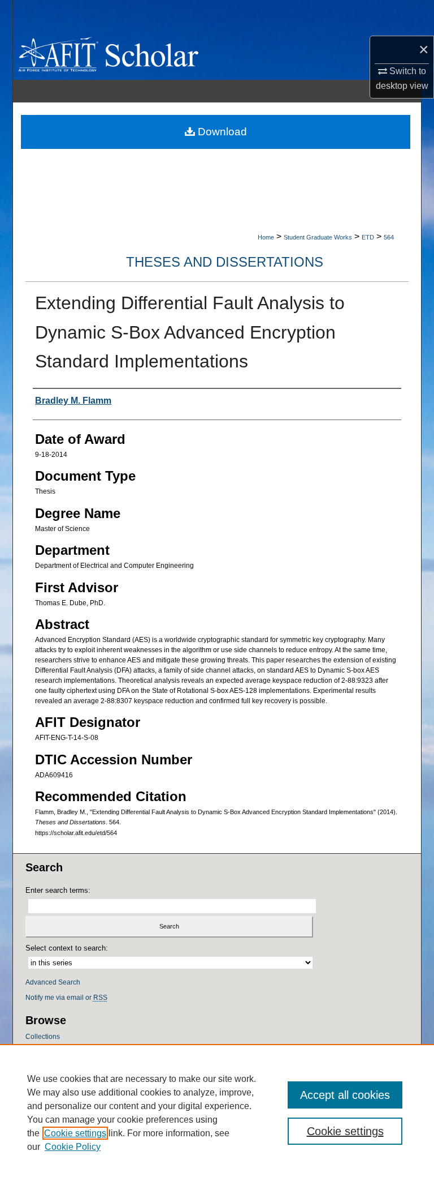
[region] (217, 1112)
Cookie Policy (73, 1147)
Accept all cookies (345, 1095)
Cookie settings (75, 1133)
